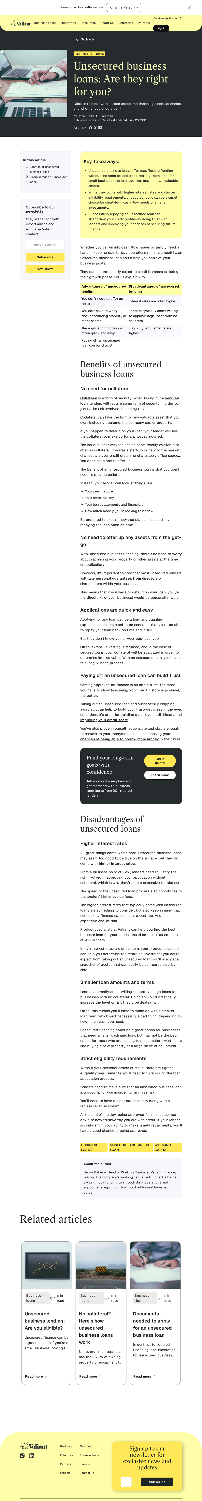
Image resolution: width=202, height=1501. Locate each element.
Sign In (161, 28)
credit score (103, 491)
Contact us (86, 1473)
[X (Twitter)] (95, 128)
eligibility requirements (100, 1073)
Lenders (65, 1473)
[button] (124, 7)
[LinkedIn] (100, 128)
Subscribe (45, 257)
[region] (131, 316)
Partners (65, 1464)
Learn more (160, 775)
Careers (84, 1464)
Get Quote (45, 269)
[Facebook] (90, 128)
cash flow (129, 247)
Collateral (88, 398)
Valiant (124, 929)
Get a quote (160, 761)
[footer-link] (34, 1445)
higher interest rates (117, 863)
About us (85, 1446)
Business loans (89, 1455)
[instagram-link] (22, 1456)
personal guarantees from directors (127, 578)
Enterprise (66, 1455)
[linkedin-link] (31, 1456)
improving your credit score (104, 720)
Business (66, 1446)
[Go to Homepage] (20, 23)
